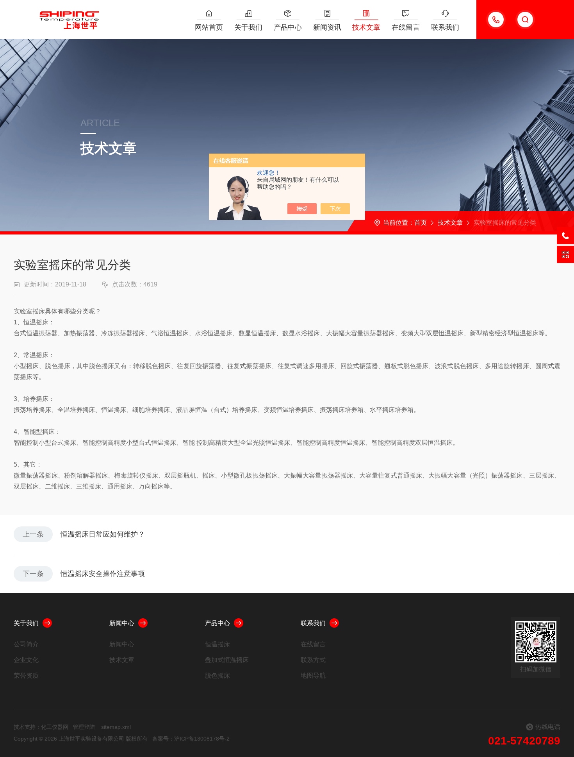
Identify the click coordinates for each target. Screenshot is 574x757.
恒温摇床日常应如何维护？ (103, 534)
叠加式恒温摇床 (227, 660)
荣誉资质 (26, 675)
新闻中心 (121, 623)
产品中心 (288, 27)
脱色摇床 (217, 675)
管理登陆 (84, 727)
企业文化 (26, 660)
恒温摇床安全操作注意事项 (103, 574)
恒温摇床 (217, 644)
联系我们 (445, 27)
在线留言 (406, 27)
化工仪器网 (54, 727)
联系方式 (313, 660)
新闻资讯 (327, 27)
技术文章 (366, 27)
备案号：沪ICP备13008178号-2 (191, 739)
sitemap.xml (116, 727)
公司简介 (26, 644)
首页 (420, 222)
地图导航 (313, 675)
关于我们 (248, 27)
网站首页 (209, 27)
